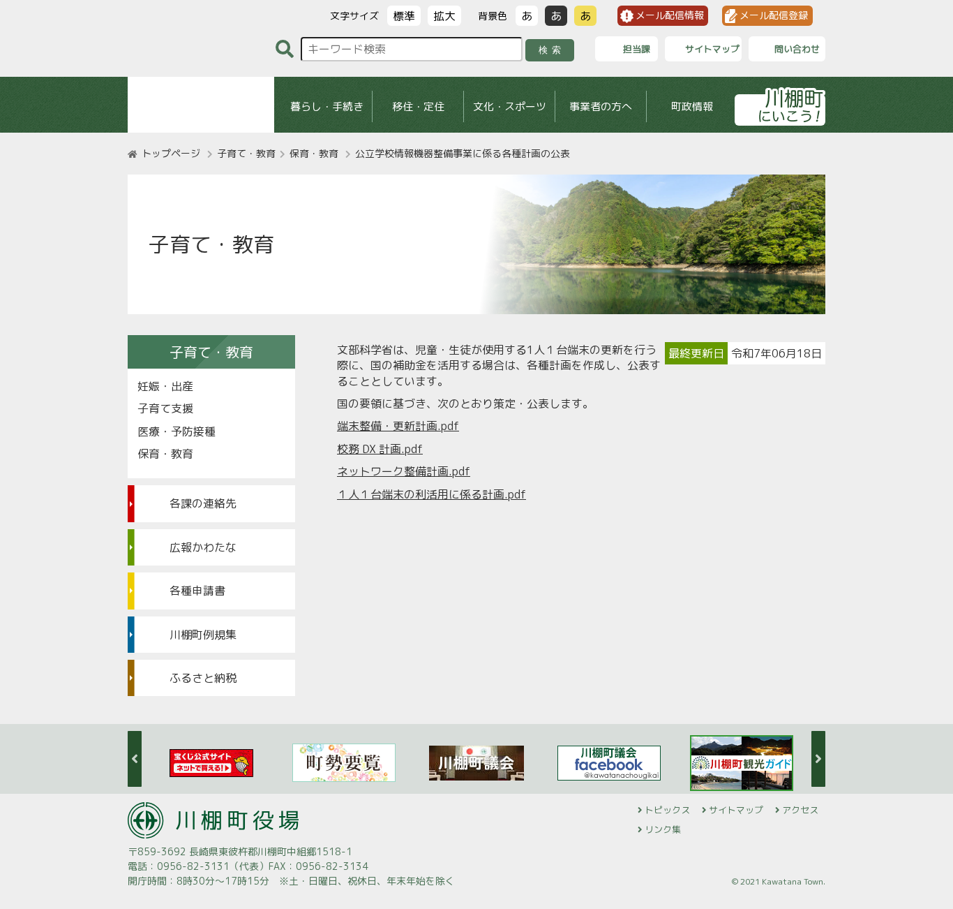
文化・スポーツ (509, 106)
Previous (135, 759)
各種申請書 (197, 590)
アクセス (800, 810)
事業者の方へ (600, 106)
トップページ (171, 153)
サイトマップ (736, 810)
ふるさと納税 (203, 678)
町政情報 (692, 106)
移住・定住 (418, 106)
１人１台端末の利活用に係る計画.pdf (431, 494)
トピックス (667, 810)
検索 (552, 50)
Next (818, 759)
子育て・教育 (246, 153)
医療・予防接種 (176, 431)
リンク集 (663, 829)
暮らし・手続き (326, 106)
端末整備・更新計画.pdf (398, 426)
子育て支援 (165, 408)
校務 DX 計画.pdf (380, 449)
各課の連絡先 (203, 503)
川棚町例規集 (203, 634)
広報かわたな (203, 547)
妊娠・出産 (165, 386)
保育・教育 (314, 153)
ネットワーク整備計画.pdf (403, 471)
